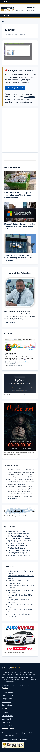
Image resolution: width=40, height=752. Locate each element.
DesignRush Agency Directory (18, 534)
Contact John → (9, 322)
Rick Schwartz (22, 484)
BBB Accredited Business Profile (19, 536)
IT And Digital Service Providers (19, 555)
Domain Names (7, 692)
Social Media (6, 702)
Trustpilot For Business (16, 543)
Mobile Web (6, 722)
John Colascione (12, 498)
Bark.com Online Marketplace (18, 546)
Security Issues (7, 705)
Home (4, 21)
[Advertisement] (20, 130)
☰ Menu (4, 1)
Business (5, 713)
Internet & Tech (7, 695)
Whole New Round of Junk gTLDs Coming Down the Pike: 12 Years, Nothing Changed (17, 195)
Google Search (7, 699)
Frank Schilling (28, 477)
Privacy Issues (7, 725)
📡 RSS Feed (13, 739)
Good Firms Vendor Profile (17, 531)
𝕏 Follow (5, 739)
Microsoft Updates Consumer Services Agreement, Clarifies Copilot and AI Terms (20, 226)
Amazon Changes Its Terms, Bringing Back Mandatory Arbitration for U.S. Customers (19, 257)
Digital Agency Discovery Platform (20, 541)
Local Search (6, 719)
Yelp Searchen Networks (16, 548)
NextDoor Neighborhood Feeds (19, 550)
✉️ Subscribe (23, 739)
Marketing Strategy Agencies (18, 553)
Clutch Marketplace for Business (19, 538)
